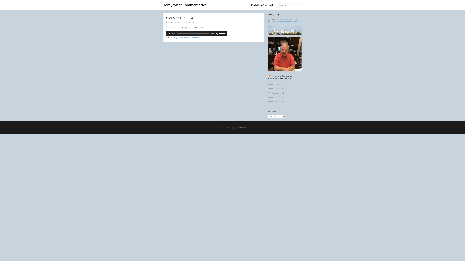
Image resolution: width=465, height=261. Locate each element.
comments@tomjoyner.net (289, 21)
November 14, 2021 (276, 101)
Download (196, 37)
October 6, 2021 (182, 18)
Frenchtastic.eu (241, 128)
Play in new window (182, 37)
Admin (191, 22)
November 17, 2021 (276, 97)
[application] (196, 33)
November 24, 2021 (276, 88)
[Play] (169, 33)
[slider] (222, 33)
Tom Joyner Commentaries (185, 4)
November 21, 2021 (276, 93)
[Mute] (217, 33)
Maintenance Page (262, 4)
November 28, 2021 (276, 84)
